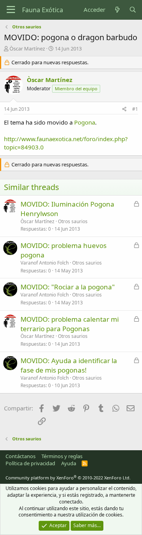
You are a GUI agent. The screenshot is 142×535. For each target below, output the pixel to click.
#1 (135, 109)
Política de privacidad (30, 463)
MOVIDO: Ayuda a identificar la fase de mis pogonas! (69, 365)
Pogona (84, 122)
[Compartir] (124, 109)
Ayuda (68, 463)
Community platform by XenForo (68, 478)
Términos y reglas (61, 456)
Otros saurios (73, 221)
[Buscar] (132, 9)
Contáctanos (21, 456)
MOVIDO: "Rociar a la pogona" (68, 286)
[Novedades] (117, 9)
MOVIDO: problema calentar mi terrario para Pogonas (70, 324)
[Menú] (11, 10)
